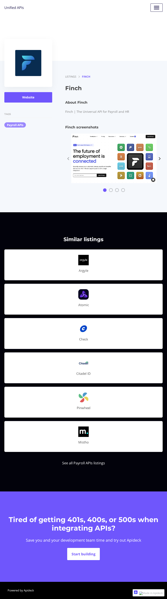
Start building (83, 554)
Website (28, 97)
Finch (86, 76)
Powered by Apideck (21, 590)
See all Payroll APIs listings (83, 463)
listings (70, 76)
